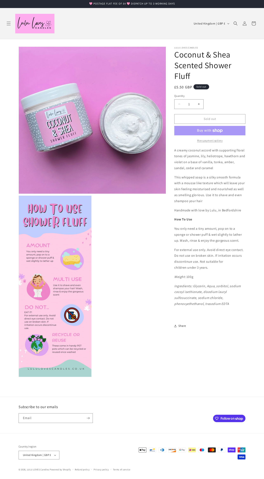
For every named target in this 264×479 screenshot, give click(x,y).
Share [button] (182, 326)
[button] (8, 23)
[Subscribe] (88, 418)
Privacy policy (101, 469)
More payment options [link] (210, 140)
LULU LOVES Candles (38, 469)
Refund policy (82, 469)
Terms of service (121, 469)
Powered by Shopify (60, 469)
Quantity (179, 96)
